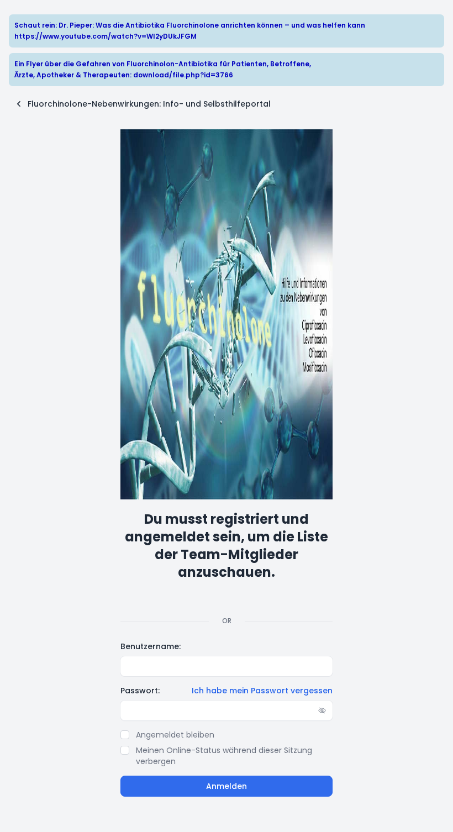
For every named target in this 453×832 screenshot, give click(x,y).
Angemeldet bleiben (175, 734)
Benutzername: (150, 646)
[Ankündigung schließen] (437, 23)
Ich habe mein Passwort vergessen (262, 690)
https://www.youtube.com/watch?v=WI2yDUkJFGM (105, 36)
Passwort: (140, 690)
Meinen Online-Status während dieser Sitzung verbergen (224, 756)
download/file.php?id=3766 (183, 75)
